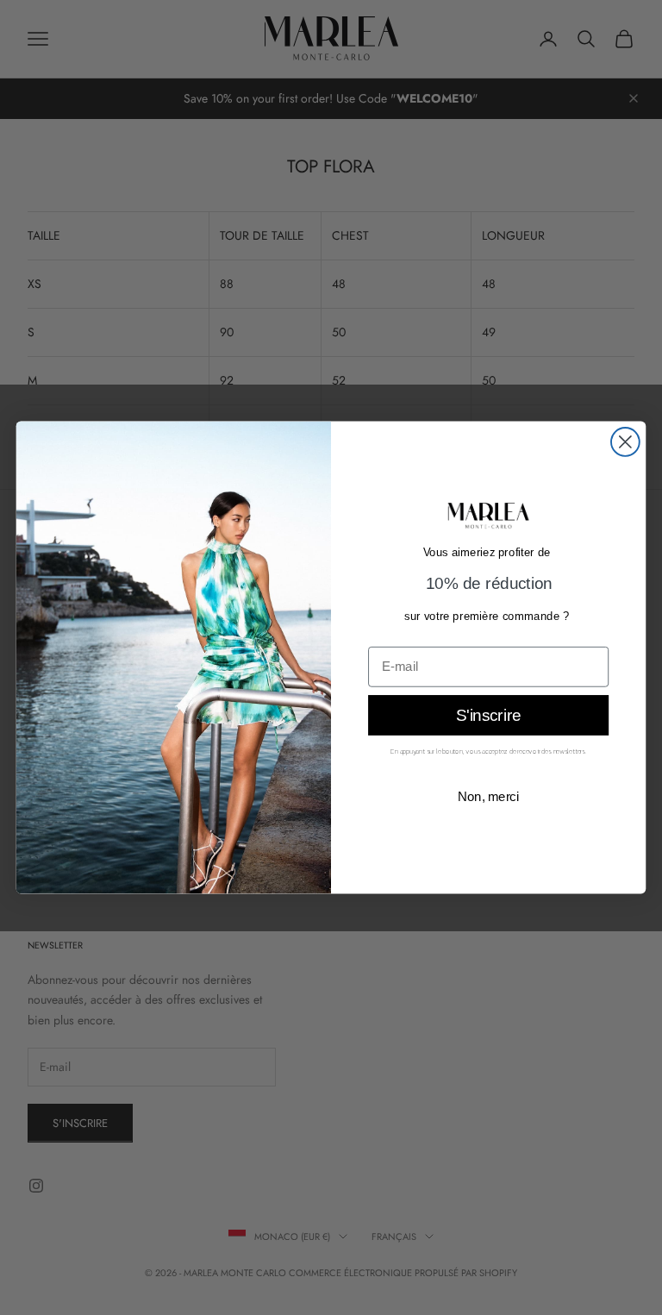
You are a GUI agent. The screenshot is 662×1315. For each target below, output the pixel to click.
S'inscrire (488, 716)
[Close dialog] (625, 442)
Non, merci (489, 797)
